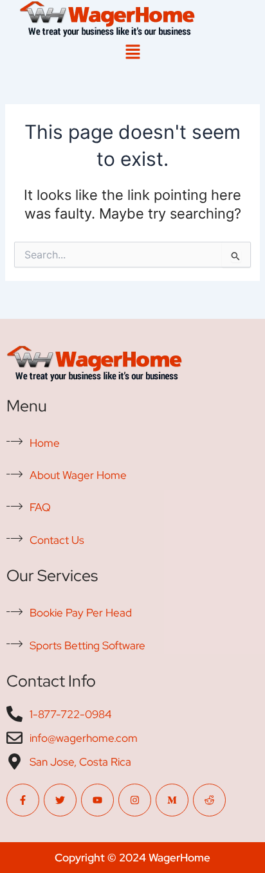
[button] (132, 52)
